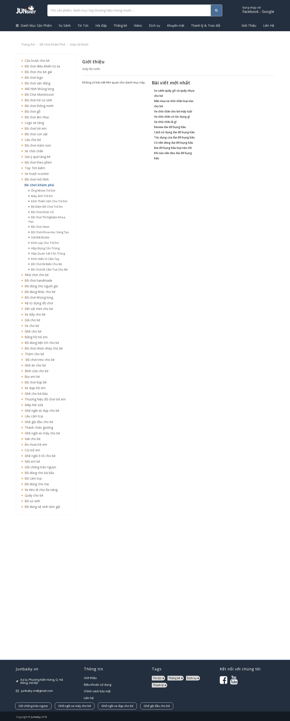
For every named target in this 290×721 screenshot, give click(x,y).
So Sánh (65, 25)
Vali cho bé (32, 439)
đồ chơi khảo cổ (42, 212)
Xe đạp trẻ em (34, 388)
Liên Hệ (268, 25)
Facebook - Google (258, 10)
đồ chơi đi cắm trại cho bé (49, 269)
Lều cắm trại (33, 416)
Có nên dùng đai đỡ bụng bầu (173, 143)
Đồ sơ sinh (31, 501)
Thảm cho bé (33, 354)
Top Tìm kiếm (34, 168)
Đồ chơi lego (33, 77)
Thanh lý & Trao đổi (205, 25)
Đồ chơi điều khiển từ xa (41, 66)
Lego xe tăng (33, 123)
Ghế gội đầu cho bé (38, 422)
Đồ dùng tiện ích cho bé (41, 342)
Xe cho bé (31, 326)
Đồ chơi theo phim (37, 162)
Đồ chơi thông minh (38, 106)
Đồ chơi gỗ (31, 111)
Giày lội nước (79, 44)
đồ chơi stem (39, 227)
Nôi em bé (31, 461)
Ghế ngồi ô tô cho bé (39, 456)
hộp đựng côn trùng (45, 248)
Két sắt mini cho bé (38, 309)
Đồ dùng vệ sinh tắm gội (41, 506)
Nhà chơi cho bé (36, 275)
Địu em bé (31, 376)
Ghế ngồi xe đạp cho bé (41, 410)
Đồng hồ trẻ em (35, 337)
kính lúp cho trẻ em (44, 243)
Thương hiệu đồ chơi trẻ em (44, 399)
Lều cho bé (32, 140)
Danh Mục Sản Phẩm (36, 25)
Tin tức (157, 678)
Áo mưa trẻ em (35, 444)
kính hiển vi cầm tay (44, 259)
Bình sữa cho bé (35, 371)
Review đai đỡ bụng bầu (170, 127)
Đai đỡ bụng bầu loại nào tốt (173, 148)
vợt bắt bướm (39, 237)
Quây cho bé (33, 495)
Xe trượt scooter (36, 173)
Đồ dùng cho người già (40, 286)
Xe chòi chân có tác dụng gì (172, 117)
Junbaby (36, 717)
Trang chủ (28, 44)
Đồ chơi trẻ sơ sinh (37, 100)
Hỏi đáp (101, 25)
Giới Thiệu (249, 25)
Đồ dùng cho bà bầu (38, 473)
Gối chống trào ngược (39, 467)
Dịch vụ (154, 25)
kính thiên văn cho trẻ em (48, 201)
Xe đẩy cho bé (34, 314)
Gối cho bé (31, 320)
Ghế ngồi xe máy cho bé (41, 433)
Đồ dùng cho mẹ (36, 484)
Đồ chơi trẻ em (34, 128)
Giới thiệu (90, 678)
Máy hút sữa (33, 405)
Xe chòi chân (33, 151)
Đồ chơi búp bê (35, 382)
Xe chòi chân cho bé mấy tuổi (173, 111)
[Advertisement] (45, 587)
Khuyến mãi (175, 25)
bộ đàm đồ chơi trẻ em (46, 207)
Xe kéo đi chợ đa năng (40, 490)
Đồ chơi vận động (36, 83)
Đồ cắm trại (32, 478)
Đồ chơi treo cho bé (39, 359)
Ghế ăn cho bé (34, 365)
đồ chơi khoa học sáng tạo (49, 232)
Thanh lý (158, 685)
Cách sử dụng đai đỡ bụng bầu (174, 132)
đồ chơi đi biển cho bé (46, 264)
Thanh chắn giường (38, 427)
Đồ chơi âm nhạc (36, 117)
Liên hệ (89, 698)
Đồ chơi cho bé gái (37, 72)
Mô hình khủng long (38, 89)
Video (138, 25)
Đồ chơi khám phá (52, 44)
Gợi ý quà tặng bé (37, 157)
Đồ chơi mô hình (36, 179)
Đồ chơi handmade (37, 280)
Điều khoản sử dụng (97, 685)
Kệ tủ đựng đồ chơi (38, 303)
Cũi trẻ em (31, 450)
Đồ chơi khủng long (38, 297)
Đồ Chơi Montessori (38, 94)
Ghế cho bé (32, 331)
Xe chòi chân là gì (165, 122)
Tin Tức (83, 25)
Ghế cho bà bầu (35, 393)
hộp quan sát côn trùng (47, 253)
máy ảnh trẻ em (41, 196)
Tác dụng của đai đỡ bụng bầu (174, 137)
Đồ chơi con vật (35, 134)
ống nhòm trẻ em (42, 190)
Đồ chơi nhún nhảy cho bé (43, 348)
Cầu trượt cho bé (36, 60)
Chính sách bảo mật (97, 691)
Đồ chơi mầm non (37, 145)
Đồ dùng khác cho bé (39, 292)
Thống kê (120, 25)
